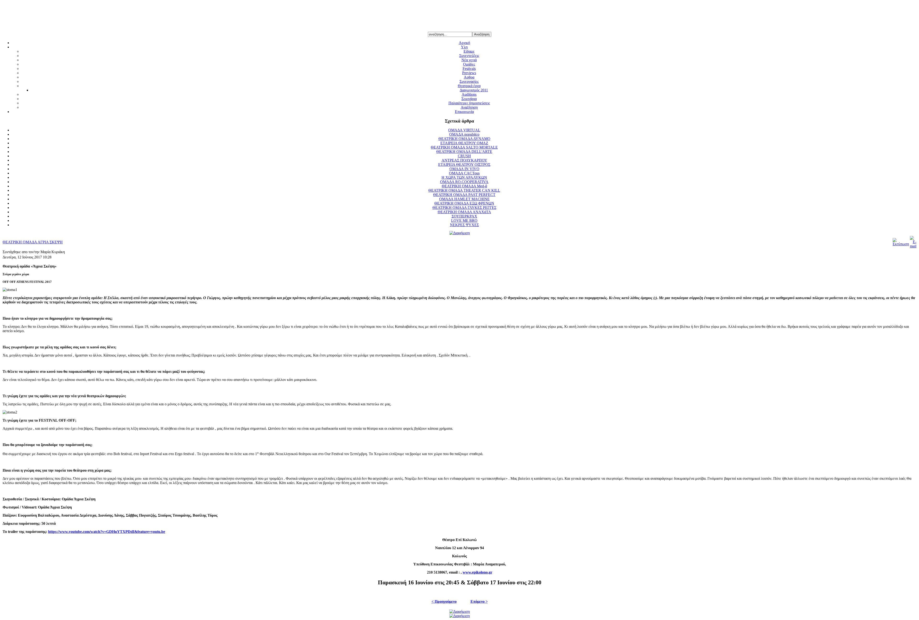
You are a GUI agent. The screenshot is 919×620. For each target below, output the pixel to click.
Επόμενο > (479, 601)
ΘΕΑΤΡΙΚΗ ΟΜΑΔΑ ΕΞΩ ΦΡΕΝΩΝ (464, 203)
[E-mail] (913, 246)
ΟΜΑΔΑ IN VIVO (464, 169)
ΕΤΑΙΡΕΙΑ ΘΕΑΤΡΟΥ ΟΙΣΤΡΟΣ (464, 164)
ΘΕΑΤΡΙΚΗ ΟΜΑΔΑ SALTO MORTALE (464, 147)
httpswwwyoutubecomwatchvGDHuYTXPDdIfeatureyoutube (106, 532)
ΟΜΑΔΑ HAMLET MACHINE (464, 199)
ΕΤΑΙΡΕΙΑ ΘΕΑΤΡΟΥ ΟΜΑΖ (464, 143)
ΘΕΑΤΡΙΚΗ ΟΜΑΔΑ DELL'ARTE (464, 152)
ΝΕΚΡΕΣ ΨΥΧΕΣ (464, 225)
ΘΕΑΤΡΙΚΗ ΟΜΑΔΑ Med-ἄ (464, 186)
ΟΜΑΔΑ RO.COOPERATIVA (464, 182)
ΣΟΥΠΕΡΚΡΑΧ (464, 216)
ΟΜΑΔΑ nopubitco (464, 134)
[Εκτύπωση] (901, 244)
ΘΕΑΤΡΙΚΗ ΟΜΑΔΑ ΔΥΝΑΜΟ (464, 139)
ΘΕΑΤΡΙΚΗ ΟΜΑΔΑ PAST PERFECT (464, 195)
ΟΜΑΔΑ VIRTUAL (464, 130)
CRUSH (464, 156)
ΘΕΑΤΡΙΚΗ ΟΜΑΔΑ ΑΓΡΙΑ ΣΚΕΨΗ (33, 242)
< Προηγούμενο (444, 601)
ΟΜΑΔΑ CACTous (464, 173)
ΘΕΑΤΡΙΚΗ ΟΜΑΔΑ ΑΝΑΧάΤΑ (464, 212)
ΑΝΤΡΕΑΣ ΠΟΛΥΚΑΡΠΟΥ (464, 160)
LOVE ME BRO (464, 220)
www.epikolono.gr (477, 572)
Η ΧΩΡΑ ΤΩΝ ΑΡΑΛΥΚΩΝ (464, 177)
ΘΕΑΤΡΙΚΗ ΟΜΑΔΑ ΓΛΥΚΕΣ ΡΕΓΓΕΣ (464, 208)
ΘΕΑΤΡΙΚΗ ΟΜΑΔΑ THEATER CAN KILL (464, 190)
